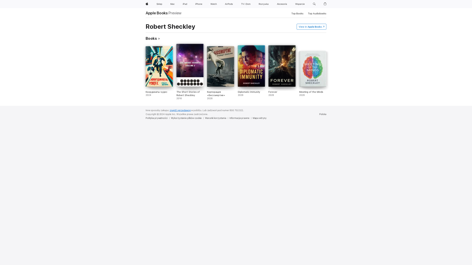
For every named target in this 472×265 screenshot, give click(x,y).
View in (310, 26)
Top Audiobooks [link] (317, 13)
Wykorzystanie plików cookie (186, 118)
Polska (322, 114)
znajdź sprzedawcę (180, 110)
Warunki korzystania (215, 118)
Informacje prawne (239, 118)
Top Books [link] (297, 13)
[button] (314, 4)
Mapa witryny (260, 118)
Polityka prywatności (157, 118)
